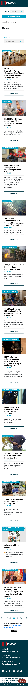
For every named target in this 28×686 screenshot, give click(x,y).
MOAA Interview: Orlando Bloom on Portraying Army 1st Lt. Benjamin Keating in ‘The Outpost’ (14, 361)
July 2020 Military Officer (11, 546)
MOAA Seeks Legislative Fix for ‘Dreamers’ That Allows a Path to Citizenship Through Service (14, 73)
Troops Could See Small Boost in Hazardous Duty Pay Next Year (14, 267)
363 (18, 618)
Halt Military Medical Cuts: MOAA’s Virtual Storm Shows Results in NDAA (13, 122)
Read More (14, 94)
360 (7, 618)
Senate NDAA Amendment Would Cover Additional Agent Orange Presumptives (13, 221)
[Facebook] (3, 671)
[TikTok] (21, 671)
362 (14, 618)
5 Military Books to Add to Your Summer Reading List (13, 501)
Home (4, 22)
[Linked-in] (10, 671)
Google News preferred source (12, 626)
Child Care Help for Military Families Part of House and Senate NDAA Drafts (13, 312)
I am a (6, 11)
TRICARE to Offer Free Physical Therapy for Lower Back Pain (13, 455)
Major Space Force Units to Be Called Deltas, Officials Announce (11, 410)
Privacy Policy (6, 682)
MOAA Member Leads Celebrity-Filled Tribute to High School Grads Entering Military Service (14, 591)
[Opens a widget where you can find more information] (22, 681)
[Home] (8, 3)
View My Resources (14, 16)
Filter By (7, 37)
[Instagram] (17, 671)
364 (21, 618)
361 (10, 618)
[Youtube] (14, 671)
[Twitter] (6, 671)
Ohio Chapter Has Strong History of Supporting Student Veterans (12, 168)
